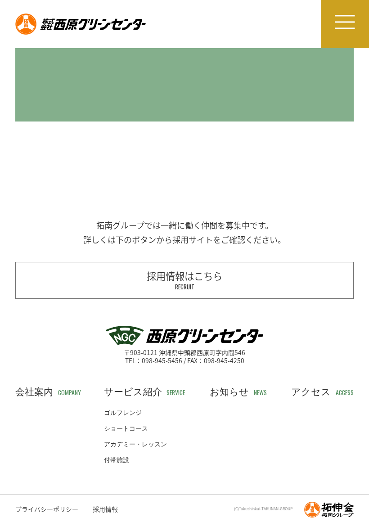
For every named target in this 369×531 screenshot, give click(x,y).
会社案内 (48, 392)
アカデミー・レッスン (135, 444)
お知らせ (238, 392)
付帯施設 (116, 460)
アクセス (322, 392)
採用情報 (105, 508)
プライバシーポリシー (46, 508)
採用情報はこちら (184, 280)
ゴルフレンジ (123, 413)
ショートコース (126, 429)
